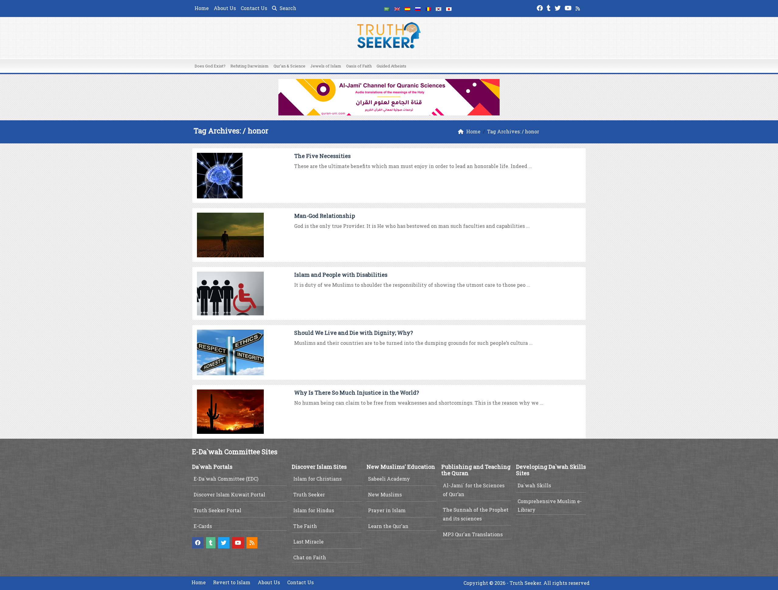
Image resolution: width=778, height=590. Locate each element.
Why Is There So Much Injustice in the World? (356, 392)
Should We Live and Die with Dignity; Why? (353, 332)
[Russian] (418, 8)
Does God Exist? (209, 66)
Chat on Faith (309, 557)
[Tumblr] (549, 7)
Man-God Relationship (324, 215)
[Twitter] (558, 7)
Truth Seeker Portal (217, 510)
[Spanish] (407, 8)
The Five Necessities (322, 156)
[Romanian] (428, 8)
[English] (397, 8)
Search (287, 8)
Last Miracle (308, 541)
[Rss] (578, 7)
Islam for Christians (317, 478)
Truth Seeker (309, 494)
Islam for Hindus (313, 510)
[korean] (438, 8)
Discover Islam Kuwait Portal (229, 494)
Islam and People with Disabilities (340, 274)
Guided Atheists (391, 66)
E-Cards (203, 526)
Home (201, 8)
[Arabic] (387, 8)
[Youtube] (569, 7)
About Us (225, 8)
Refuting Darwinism (249, 66)
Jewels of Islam (325, 66)
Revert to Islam (231, 582)
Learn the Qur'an (388, 526)
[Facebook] (540, 7)
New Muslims (385, 494)
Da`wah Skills (534, 485)
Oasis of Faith (359, 66)
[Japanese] (449, 8)
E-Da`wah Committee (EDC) (226, 478)
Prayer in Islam (387, 510)
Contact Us (254, 8)
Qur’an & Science (289, 66)
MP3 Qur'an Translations (473, 534)
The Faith (305, 526)
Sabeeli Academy (389, 478)
